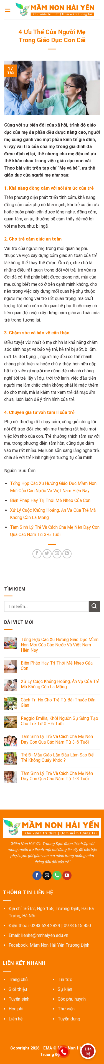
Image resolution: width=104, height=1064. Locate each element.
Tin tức (65, 979)
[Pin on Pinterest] (67, 553)
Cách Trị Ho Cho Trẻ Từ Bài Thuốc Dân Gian (58, 702)
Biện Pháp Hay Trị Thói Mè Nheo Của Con (50, 500)
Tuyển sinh (19, 999)
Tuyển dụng (69, 1019)
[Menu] (7, 9)
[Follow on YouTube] (67, 875)
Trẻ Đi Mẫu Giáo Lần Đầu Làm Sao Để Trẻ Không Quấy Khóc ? (57, 757)
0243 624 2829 (45, 925)
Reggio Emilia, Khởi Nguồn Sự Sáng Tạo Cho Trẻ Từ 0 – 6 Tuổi (59, 721)
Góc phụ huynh (72, 999)
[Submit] (94, 606)
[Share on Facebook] (37, 553)
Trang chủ (18, 979)
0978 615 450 (77, 925)
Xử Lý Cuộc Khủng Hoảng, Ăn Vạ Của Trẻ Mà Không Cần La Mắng (60, 684)
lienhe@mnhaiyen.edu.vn (44, 935)
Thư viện (66, 1008)
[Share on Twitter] (47, 553)
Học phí (16, 1008)
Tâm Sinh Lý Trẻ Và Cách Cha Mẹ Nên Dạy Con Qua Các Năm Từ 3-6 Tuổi (57, 739)
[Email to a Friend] (57, 553)
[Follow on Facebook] (37, 875)
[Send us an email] (47, 875)
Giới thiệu (18, 989)
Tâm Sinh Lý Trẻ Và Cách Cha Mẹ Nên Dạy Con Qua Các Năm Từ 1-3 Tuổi (57, 776)
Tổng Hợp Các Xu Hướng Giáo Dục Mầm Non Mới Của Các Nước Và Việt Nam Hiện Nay (59, 645)
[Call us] (57, 875)
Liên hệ (15, 1019)
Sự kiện (65, 989)
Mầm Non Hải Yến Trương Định (59, 945)
